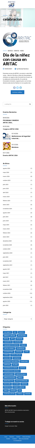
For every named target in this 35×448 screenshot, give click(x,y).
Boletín (8, 438)
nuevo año (7, 384)
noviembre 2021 (7, 261)
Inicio (5, 436)
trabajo (20, 393)
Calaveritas (8, 342)
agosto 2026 (6, 168)
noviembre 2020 (7, 289)
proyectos (7, 387)
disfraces (17, 358)
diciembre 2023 (7, 241)
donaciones (24, 361)
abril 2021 (5, 277)
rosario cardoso (19, 387)
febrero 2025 (6, 200)
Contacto (14, 438)
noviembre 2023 (7, 245)
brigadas (19, 338)
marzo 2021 (6, 281)
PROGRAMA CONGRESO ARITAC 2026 (11, 121)
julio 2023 (5, 257)
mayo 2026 (6, 172)
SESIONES (13, 390)
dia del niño (7, 358)
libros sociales (21, 374)
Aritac (6, 338)
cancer (23, 345)
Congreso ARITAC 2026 (10, 129)
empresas (7, 364)
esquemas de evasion (10, 368)
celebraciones (8, 351)
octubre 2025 (6, 180)
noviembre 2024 (7, 208)
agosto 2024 (6, 212)
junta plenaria (8, 374)
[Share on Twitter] (17, 87)
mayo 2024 (6, 224)
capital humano (9, 348)
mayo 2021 (6, 273)
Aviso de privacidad (10, 412)
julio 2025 (5, 184)
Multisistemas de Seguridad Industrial (21, 137)
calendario (17, 342)
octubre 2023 (6, 249)
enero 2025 (6, 204)
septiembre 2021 (7, 265)
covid (26, 351)
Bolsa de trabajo (27, 436)
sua (19, 390)
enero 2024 (6, 237)
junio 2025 (6, 188)
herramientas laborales (12, 371)
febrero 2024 (6, 233)
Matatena (15, 147)
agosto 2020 (6, 301)
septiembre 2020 (7, 297)
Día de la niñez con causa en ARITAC (16, 59)
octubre (16, 384)
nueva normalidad (22, 380)
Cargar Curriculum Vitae (11, 426)
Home (10, 15)
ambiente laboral (9, 335)
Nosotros (12, 436)
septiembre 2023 (7, 253)
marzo (20, 377)
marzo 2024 (6, 229)
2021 (15, 332)
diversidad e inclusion (11, 361)
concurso (19, 351)
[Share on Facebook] (14, 87)
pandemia (24, 384)
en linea (15, 364)
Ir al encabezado (18, 440)
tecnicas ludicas (9, 393)
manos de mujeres (9, 377)
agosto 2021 (6, 269)
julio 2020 (5, 305)
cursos (6, 355)
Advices (10, 51)
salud (6, 390)
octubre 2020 (6, 293)
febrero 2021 (6, 285)
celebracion (20, 348)
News (22, 51)
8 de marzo (7, 332)
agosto (21, 332)
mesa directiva (8, 380)
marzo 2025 (6, 196)
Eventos (16, 51)
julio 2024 (5, 216)
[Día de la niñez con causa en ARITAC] (17, 39)
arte (12, 338)
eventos (22, 368)
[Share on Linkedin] (20, 87)
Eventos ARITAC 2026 (10, 155)
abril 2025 (5, 192)
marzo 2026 (6, 176)
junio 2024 (6, 220)
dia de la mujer (16, 355)
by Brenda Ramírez (23, 69)
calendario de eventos (11, 345)
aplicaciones (22, 335)
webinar (27, 393)
